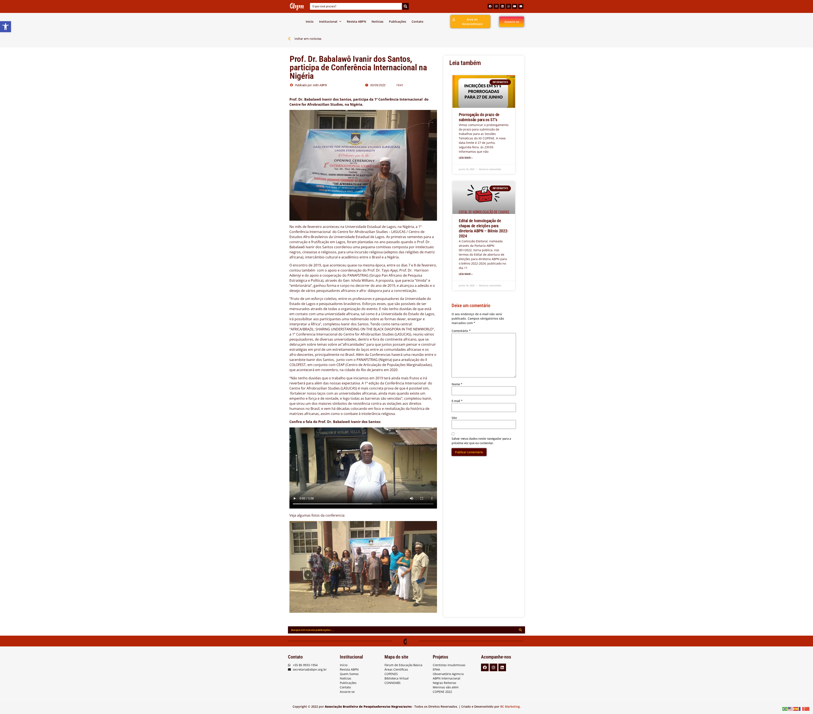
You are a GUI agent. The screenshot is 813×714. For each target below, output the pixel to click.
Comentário (461, 331)
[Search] (405, 6)
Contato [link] (417, 21)
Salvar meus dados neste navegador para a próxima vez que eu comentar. (481, 441)
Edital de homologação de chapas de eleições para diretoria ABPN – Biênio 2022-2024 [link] (484, 228)
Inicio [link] (310, 21)
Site (454, 418)
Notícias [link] (377, 21)
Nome (457, 384)
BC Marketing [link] (510, 706)
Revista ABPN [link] (356, 21)
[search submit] (520, 630)
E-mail (457, 401)
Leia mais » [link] (466, 157)
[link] (5, 26)
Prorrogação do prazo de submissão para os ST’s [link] (479, 117)
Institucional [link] (328, 21)
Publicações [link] (397, 21)
